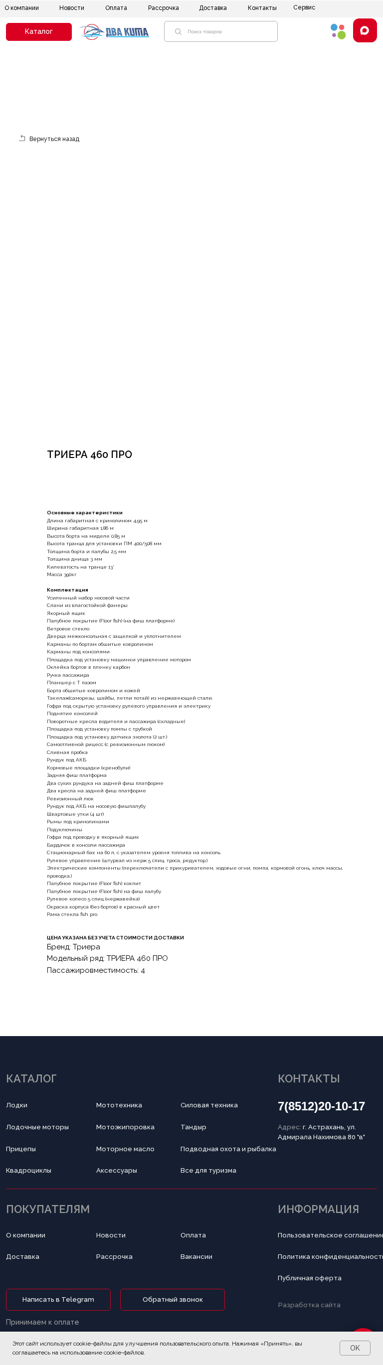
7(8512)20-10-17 (321, 1106)
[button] (39, 32)
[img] (339, 31)
